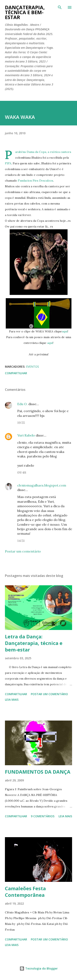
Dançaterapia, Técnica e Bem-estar (25, 12)
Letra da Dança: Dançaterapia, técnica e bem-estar (33, 643)
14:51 (21, 541)
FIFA (8, 163)
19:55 (21, 423)
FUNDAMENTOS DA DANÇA (37, 771)
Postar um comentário (23, 551)
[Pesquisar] (59, 7)
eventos (32, 366)
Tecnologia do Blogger (41, 968)
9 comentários (42, 816)
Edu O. (22, 404)
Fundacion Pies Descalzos (35, 180)
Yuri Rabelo (26, 435)
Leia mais (11, 699)
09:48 (21, 472)
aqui (65, 331)
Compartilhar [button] (16, 373)
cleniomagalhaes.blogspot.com (41, 485)
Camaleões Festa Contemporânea (25, 891)
